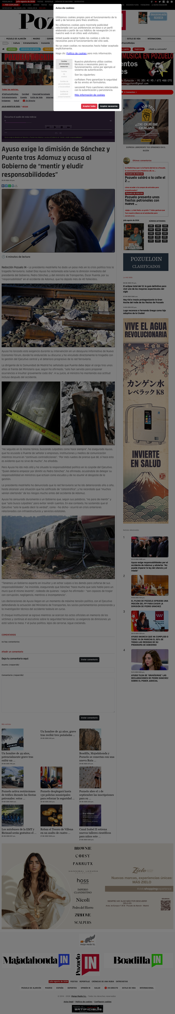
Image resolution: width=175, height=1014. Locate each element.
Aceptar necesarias (109, 106)
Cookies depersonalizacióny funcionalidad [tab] (64, 84)
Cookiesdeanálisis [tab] (64, 74)
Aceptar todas (89, 106)
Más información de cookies (90, 95)
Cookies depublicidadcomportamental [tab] (64, 94)
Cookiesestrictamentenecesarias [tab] (64, 64)
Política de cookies (76, 53)
